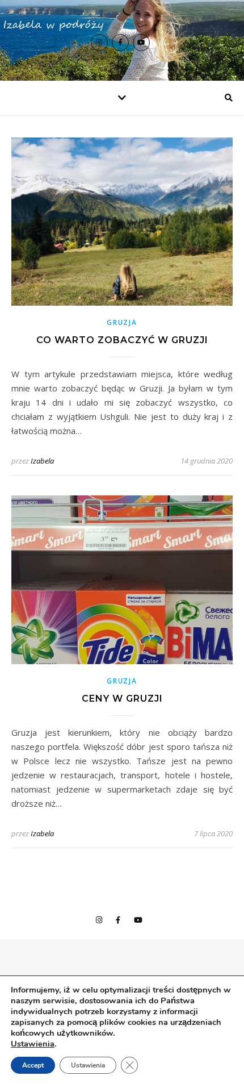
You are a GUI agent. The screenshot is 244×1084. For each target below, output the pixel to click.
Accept (33, 1065)
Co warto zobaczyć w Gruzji (122, 340)
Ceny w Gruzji (122, 698)
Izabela (42, 461)
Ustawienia (32, 1044)
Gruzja (122, 322)
